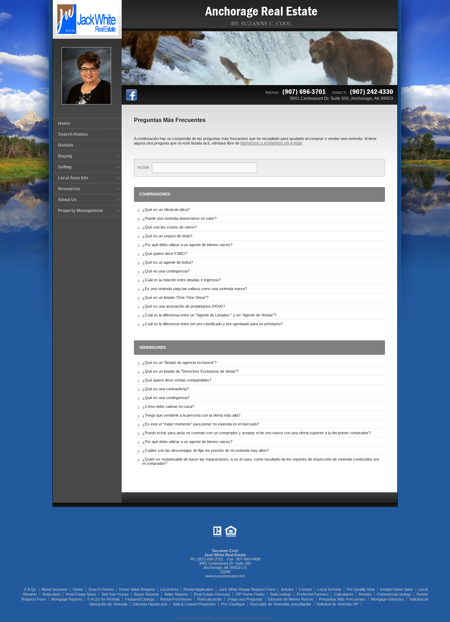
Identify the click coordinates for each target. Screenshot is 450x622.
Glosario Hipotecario (150, 604)
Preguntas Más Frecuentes (342, 599)
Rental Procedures (176, 599)
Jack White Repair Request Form (247, 589)
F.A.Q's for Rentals (104, 599)
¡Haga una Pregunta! (245, 599)
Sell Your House (115, 594)
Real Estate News (81, 594)
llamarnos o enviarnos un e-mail (271, 143)
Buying (65, 156)
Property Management (80, 210)
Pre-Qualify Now (361, 589)
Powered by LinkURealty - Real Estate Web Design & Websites (225, 618)
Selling (64, 167)
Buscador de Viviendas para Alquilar (281, 604)
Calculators (343, 594)
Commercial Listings (394, 594)
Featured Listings (140, 599)
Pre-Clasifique (233, 604)
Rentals (65, 145)
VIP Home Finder (250, 594)
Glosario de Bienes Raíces (291, 599)
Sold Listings (280, 594)
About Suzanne (54, 589)
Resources (69, 188)
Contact (305, 589)
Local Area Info (73, 177)
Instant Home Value (396, 589)
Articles (287, 589)
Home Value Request (137, 589)
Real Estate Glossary (212, 594)
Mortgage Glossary (387, 599)
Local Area (169, 589)
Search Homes (73, 134)
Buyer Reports (146, 594)
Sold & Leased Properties (194, 604)
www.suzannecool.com (225, 576)
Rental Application (198, 589)
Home (64, 123)
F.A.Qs (30, 589)
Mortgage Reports (66, 599)
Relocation (51, 594)
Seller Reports (176, 594)
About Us (67, 199)
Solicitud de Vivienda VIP (338, 604)
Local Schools (329, 589)
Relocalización (209, 599)
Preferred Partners (313, 594)
